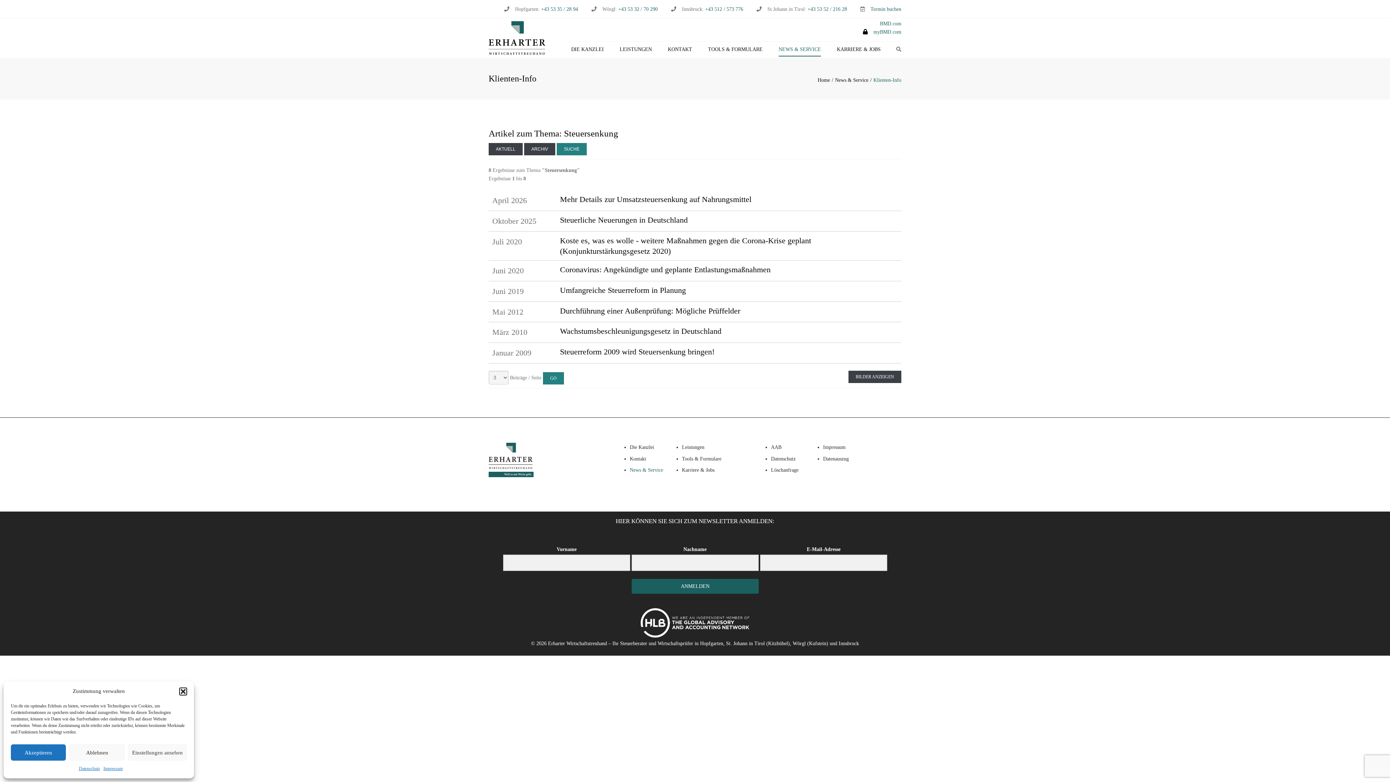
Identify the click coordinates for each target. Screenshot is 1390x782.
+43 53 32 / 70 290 (638, 9)
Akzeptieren (38, 753)
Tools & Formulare (735, 49)
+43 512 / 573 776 (724, 9)
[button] (183, 691)
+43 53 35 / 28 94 (559, 9)
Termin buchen (886, 9)
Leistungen (636, 49)
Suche (572, 149)
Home (824, 80)
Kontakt (680, 49)
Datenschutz (89, 768)
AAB (776, 447)
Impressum (113, 768)
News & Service (800, 49)
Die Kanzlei (587, 49)
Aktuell (505, 149)
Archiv (539, 149)
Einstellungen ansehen (157, 753)
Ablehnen (97, 753)
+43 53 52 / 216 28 (827, 9)
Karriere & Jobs (859, 49)
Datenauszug (836, 459)
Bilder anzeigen (875, 376)
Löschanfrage (785, 470)
